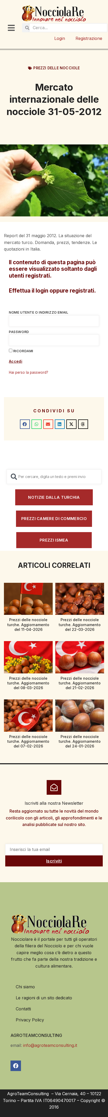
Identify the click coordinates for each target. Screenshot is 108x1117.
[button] (25, 424)
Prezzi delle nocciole (56, 68)
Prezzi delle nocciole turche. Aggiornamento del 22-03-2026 (80, 624)
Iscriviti (54, 861)
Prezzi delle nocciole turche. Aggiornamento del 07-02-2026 (28, 741)
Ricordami (22, 351)
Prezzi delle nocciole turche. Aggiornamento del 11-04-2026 (28, 624)
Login (59, 38)
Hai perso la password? (28, 372)
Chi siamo (25, 986)
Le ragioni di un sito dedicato (44, 997)
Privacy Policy (30, 1019)
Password (19, 332)
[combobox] (54, 476)
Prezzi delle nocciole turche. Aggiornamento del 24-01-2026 (80, 741)
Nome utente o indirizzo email (38, 312)
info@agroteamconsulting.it (50, 1045)
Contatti (23, 1008)
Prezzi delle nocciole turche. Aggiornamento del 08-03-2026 (28, 683)
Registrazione (88, 38)
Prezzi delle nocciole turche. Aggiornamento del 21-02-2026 (80, 683)
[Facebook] (15, 1066)
